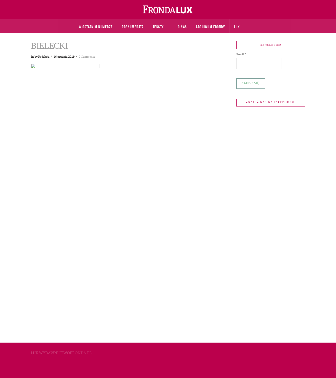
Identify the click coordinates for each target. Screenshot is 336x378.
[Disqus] (125, 156)
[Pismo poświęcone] (168, 9)
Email (241, 54)
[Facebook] (168, 368)
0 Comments (87, 57)
